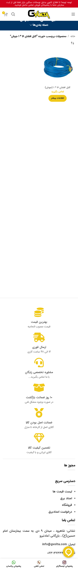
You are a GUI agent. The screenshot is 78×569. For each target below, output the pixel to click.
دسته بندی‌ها (40, 25)
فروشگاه (67, 505)
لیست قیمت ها (62, 491)
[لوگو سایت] (39, 14)
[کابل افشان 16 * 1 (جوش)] (57, 67)
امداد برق (66, 498)
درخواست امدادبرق (60, 511)
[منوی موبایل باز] (73, 14)
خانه (72, 36)
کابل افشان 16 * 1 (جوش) (57, 87)
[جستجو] (13, 14)
